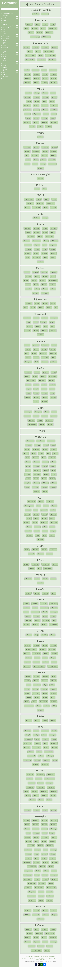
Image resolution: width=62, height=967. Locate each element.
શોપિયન (44, 330)
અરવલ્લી (54, 228)
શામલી (41, 892)
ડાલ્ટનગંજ (45, 345)
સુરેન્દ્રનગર (37, 257)
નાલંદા (46, 114)
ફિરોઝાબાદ (50, 845)
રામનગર (37, 397)
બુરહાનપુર (36, 449)
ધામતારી (54, 151)
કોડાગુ (52, 389)
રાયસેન (28, 474)
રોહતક (45, 289)
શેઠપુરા (36, 122)
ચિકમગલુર (42, 380)
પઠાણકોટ (37, 662)
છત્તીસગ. (5, 24)
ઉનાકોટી (54, 810)
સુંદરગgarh (54, 624)
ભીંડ (54, 445)
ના (56, 307)
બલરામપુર (45, 147)
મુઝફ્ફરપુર (37, 114)
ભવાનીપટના (45, 608)
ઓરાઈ (46, 879)
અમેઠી (27, 824)
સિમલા (41, 307)
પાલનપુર (28, 253)
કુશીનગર (55, 862)
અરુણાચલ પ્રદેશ (7, 17)
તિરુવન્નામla (28, 760)
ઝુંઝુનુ (29, 697)
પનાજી (45, 218)
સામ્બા (36, 330)
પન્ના (54, 470)
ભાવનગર (37, 232)
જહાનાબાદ (27, 105)
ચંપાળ (37, 579)
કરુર (38, 739)
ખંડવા (28, 466)
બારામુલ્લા (54, 318)
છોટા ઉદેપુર (31, 236)
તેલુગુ (41, 959)
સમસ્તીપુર (27, 122)
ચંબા (37, 303)
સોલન (49, 307)
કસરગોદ (28, 416)
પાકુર (54, 357)
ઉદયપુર (41, 710)
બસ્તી (52, 833)
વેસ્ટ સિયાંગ (52, 60)
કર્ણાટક (4, 42)
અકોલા (41, 501)
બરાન (54, 676)
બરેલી (45, 833)
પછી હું (39, 752)
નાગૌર (27, 701)
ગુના (28, 458)
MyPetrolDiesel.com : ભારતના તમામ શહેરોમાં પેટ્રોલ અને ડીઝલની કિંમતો (40, 961)
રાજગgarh (37, 474)
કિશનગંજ (54, 105)
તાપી (46, 257)
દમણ (37, 189)
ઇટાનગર (55, 47)
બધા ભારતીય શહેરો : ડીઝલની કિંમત (48, 956)
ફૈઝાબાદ (53, 841)
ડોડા (29, 322)
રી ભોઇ (55, 564)
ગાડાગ (44, 385)
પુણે (45, 527)
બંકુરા (37, 929)
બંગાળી (38, 958)
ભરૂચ (29, 232)
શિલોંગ (32, 568)
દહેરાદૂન (45, 910)
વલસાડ (41, 262)
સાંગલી (37, 531)
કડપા (27, 28)
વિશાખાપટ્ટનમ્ (35, 37)
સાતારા (45, 531)
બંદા (29, 833)
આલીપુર (29, 929)
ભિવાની (36, 272)
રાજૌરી (28, 330)
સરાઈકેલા (45, 362)
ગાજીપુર (38, 850)
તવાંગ (41, 55)
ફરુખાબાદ (31, 845)
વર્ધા (45, 535)
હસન (29, 389)
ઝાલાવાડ (54, 693)
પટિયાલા (46, 662)
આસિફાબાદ (41, 774)
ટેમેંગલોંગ (41, 554)
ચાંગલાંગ (27, 47)
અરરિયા (29, 93)
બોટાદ (53, 232)
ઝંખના (38, 51)
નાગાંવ (45, 78)
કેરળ (4, 44)
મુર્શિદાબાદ (32, 946)
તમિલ (38, 959)
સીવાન (32, 126)
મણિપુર (4, 51)
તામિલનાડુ (5, 67)
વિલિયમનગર (48, 568)
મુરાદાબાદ (54, 875)
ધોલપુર (27, 689)
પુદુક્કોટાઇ (27, 747)
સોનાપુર (44, 624)
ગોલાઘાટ (28, 74)
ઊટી (46, 743)
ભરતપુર (36, 680)
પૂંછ (53, 326)
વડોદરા (53, 257)
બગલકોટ (28, 372)
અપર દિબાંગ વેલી (51, 55)
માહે (37, 635)
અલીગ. (45, 820)
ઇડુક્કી (47, 412)
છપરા (29, 101)
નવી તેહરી (36, 915)
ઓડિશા (4, 58)
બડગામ (36, 318)
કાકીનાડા (35, 28)
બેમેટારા (55, 147)
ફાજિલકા (43, 649)
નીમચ (46, 470)
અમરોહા (36, 824)
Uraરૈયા (45, 824)
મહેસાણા (29, 249)
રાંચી (37, 362)
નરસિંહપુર (37, 470)
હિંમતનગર (55, 241)
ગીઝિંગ (37, 720)
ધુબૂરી (44, 70)
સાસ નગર (27, 666)
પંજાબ (4, 62)
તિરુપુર (41, 756)
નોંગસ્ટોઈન (46, 564)
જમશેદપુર (53, 353)
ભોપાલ (27, 449)
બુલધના (54, 506)
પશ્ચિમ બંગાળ (6, 76)
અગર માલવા (30, 441)
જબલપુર (37, 462)
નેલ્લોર (31, 32)
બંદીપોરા (45, 318)
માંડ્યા (36, 393)
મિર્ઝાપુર (45, 875)
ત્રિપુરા (4, 71)
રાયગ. (35, 164)
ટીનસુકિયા (54, 82)
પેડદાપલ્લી (54, 791)
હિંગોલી (28, 514)
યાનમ (53, 635)
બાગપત (27, 829)
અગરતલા (28, 810)
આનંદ (45, 228)
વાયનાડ (50, 424)
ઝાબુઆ (46, 462)
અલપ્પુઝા (28, 412)
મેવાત (28, 285)
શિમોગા (45, 397)
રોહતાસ (45, 118)
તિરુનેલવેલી (32, 756)
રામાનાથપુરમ (37, 747)
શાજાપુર (37, 483)
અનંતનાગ (27, 318)
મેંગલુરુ (45, 393)
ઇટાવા (44, 841)
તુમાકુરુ (53, 397)
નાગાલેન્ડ (5, 56)
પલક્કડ (40, 420)
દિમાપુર (29, 593)
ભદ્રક (35, 608)
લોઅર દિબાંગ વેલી (49, 51)
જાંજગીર (45, 155)
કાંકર (28, 160)
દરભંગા (37, 101)
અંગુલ (27, 603)
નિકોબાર (36, 14)
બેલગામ (46, 372)
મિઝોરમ (5, 55)
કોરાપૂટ (53, 616)
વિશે (4, 78)
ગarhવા (44, 349)
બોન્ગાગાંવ (36, 70)
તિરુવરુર (38, 760)
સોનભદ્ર (50, 896)
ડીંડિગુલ (36, 735)
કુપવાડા (38, 326)
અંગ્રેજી (31, 958)
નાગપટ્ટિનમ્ (28, 743)
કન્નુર (54, 412)
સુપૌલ (40, 126)
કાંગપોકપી (53, 549)
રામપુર (51, 883)
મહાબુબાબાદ (30, 787)
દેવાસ (41, 453)
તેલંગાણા (5, 69)
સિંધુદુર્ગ (53, 531)
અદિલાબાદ (30, 774)
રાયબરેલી (42, 883)
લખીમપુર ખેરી (32, 866)
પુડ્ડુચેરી (4, 60)
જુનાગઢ (37, 245)
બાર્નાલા (37, 645)
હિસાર (37, 276)
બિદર (35, 376)
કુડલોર (54, 731)
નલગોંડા (35, 791)
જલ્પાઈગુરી (53, 937)
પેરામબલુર (54, 743)
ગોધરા (46, 241)
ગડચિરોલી (44, 510)
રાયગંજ (50, 946)
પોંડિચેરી (45, 635)
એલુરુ (45, 24)
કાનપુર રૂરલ (27, 862)
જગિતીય (39, 779)
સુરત (28, 257)
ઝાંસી (37, 858)
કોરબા (43, 160)
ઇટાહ (37, 841)
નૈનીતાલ (27, 915)
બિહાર (4, 20)
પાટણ (36, 253)
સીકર (39, 706)
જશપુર (53, 155)
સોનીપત (36, 293)
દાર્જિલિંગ (28, 937)
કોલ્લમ (36, 416)
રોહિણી (27, 207)
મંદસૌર (53, 466)
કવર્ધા (36, 160)
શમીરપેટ (45, 795)
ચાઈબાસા (36, 345)
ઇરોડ (44, 735)
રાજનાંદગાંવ (53, 164)
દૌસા (52, 685)
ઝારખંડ (4, 40)
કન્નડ (46, 958)
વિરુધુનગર (45, 764)
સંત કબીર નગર (39, 887)
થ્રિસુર (42, 424)
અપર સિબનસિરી (30, 60)
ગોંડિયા (53, 510)
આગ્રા (27, 820)
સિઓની (53, 478)
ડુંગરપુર (36, 689)
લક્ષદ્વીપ (4, 46)
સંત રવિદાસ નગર (51, 887)
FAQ (4, 80)
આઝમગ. (54, 824)
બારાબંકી (37, 833)
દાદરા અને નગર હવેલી (8, 26)
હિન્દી (35, 958)
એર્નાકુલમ (38, 412)
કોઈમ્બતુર (45, 731)
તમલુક (47, 950)
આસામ (4, 19)
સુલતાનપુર (32, 900)
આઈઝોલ (29, 579)
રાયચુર (28, 397)
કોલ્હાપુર (54, 514)
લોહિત (30, 51)
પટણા (29, 118)
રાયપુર (43, 164)
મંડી (26, 307)
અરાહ (37, 93)
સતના (36, 478)
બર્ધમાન (53, 929)
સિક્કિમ (4, 65)
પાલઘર (29, 527)
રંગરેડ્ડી (28, 795)
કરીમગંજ (28, 78)
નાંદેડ (52, 518)
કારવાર (44, 389)
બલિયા (45, 829)
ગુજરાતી (9, 5)
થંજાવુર (31, 752)
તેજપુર (45, 82)
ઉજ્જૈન (53, 487)
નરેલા (54, 199)
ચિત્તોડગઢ (37, 685)
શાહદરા (54, 207)
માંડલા (45, 466)
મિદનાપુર (54, 942)
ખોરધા (45, 616)
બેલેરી (54, 372)
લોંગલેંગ (46, 593)
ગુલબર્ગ (53, 385)
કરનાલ (34, 280)
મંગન (45, 720)
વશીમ (52, 535)
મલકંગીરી (29, 620)
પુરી (54, 620)
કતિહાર (36, 105)
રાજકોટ (54, 253)
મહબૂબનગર (41, 787)
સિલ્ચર (36, 82)
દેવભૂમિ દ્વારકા (50, 236)
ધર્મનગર (37, 810)
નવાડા (54, 114)
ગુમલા (34, 353)
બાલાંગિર (35, 603)
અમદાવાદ (28, 228)
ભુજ (45, 232)
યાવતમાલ (41, 539)
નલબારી (54, 78)
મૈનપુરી (46, 871)
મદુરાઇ (54, 739)
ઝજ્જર (45, 276)
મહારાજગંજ (29, 871)
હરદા (44, 458)
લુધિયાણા (29, 658)
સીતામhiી (54, 122)
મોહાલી (53, 658)
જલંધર (46, 653)
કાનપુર (53, 858)
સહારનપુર (28, 887)
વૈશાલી (49, 126)
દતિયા (34, 453)
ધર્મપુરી (28, 735)
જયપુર (27, 693)
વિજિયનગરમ (47, 37)
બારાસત (45, 929)
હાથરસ (53, 854)
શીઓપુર (46, 483)
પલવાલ (44, 285)
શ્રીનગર (53, 330)
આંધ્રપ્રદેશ (5, 15)
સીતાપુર (41, 896)
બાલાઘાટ (29, 445)
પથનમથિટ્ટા (49, 420)
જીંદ (53, 276)
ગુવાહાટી (37, 74)
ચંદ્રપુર (28, 510)
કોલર (29, 393)
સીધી (28, 487)
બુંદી (29, 685)
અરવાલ (45, 93)
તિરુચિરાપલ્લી (49, 752)
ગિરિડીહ (53, 349)
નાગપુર (44, 518)
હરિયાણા (5, 35)
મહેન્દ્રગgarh (53, 280)
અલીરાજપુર (41, 441)
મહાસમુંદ (52, 160)
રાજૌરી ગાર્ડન (51, 203)
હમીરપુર (45, 303)
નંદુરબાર (27, 522)
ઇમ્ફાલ (44, 549)
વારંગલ (49, 800)
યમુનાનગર (45, 293)
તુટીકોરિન (47, 760)
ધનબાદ (28, 349)
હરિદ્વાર (54, 910)
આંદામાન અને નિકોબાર (8, 13)
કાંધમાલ (28, 616)
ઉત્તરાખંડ (5, 74)
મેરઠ (37, 875)
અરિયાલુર (28, 731)
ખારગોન (37, 466)
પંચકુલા (53, 285)
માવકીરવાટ (35, 564)
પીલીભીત (55, 879)
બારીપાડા (27, 608)
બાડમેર (28, 680)
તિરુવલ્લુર (50, 756)
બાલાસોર (44, 603)
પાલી (34, 701)
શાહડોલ (28, 483)
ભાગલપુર (46, 97)
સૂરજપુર (41, 168)
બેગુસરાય (28, 97)
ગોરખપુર (54, 850)
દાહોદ (40, 236)
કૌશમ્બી (46, 862)
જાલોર (45, 693)
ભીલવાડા (45, 680)
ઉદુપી (36, 401)
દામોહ (26, 453)
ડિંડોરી (56, 453)
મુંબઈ (37, 518)
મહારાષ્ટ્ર (5, 49)
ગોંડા (46, 850)
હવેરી (36, 389)
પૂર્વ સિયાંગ (45, 47)
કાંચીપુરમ (53, 735)
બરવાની (38, 445)
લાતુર (29, 518)
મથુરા (54, 871)
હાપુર (37, 854)
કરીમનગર (32, 783)
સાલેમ (46, 747)
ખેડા (45, 245)
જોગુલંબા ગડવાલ (50, 779)
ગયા (45, 101)
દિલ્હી (4, 29)
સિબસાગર (28, 82)
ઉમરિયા (37, 491)
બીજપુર (27, 151)
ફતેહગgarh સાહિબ (31, 649)
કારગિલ (44, 322)
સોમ (54, 593)
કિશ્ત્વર (30, 326)
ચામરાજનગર (53, 376)
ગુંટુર (53, 24)
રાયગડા (27, 624)
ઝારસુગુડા (54, 612)
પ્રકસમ (40, 32)
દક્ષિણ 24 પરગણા (37, 950)
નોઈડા (37, 879)
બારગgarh (54, 603)
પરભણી (38, 527)
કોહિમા (37, 593)
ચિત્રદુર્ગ (52, 380)
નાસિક (35, 522)
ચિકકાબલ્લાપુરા (31, 380)
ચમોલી (37, 910)
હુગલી (36, 937)
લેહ (46, 326)
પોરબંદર (45, 253)
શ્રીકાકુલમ (49, 32)
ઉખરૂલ (50, 554)
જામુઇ (52, 101)
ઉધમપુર (41, 335)
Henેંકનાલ (36, 612)
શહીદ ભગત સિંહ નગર (39, 666)
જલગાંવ (36, 514)
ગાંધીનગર (27, 241)
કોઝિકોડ (54, 416)
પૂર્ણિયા (36, 118)
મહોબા (38, 871)
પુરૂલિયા (41, 946)
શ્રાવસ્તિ (50, 892)
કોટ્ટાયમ (45, 416)
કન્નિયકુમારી (29, 739)
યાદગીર (45, 401)
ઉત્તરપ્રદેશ (5, 73)
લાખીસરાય (27, 110)
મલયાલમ (50, 958)
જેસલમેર (36, 693)
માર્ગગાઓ (37, 218)
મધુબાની (45, 110)
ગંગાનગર (45, 689)
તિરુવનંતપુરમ (33, 424)
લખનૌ (51, 866)
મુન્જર (28, 114)
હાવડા (44, 937)
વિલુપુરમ (36, 764)
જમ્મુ (36, 322)
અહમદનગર (32, 501)
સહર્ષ (53, 118)
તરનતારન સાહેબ (53, 666)
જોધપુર (37, 697)
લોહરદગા (45, 357)
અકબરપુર (36, 820)
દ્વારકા (47, 199)
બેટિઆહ (37, 97)
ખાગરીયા (45, 105)
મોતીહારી (54, 110)
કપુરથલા (55, 653)
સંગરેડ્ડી (36, 795)
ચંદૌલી (54, 837)
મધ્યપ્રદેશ (5, 47)
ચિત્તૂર (38, 24)
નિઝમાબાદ (44, 791)
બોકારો (27, 345)
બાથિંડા (45, 645)
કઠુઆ (52, 322)
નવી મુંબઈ (44, 522)
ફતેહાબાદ (54, 272)
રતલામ (46, 474)
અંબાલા (27, 272)
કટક (26, 612)
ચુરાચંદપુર (36, 549)
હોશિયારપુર (37, 653)
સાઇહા (53, 579)
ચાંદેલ (27, 549)
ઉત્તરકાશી (41, 919)
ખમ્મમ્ (41, 783)
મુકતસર (28, 662)
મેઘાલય (4, 53)
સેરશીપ (41, 583)
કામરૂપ (54, 74)
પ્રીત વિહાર (40, 203)
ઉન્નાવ (41, 900)
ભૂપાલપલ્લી (51, 774)
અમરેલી (37, 228)
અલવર (37, 676)
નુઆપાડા (46, 620)
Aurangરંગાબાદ (29, 506)
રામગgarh (28, 362)
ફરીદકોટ (54, 645)
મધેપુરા (37, 110)
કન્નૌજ (44, 858)
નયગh (37, 620)
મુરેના (28, 470)
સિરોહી (47, 706)
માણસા (37, 658)
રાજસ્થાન (5, 64)
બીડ (39, 506)
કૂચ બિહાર (39, 933)
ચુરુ (45, 685)
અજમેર (28, 676)
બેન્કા (53, 93)
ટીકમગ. (45, 487)
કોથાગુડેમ (50, 783)
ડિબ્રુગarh (53, 70)
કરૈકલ (29, 635)
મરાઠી (54, 958)
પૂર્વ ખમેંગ (36, 47)
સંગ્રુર (54, 662)
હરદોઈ (45, 854)
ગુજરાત (4, 33)
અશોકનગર (51, 441)
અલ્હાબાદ (54, 820)
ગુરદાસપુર (27, 653)
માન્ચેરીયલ (51, 787)
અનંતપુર (30, 24)
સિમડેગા (54, 362)
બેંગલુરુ (27, 376)
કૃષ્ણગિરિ (46, 739)
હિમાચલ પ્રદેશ (6, 37)
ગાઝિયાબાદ (28, 850)
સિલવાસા (41, 178)
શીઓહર (45, 122)
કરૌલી (45, 697)
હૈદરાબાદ (30, 779)
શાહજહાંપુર (32, 892)
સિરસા (53, 289)
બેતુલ (46, 445)
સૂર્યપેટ (41, 800)
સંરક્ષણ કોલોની (29, 199)
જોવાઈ (26, 564)
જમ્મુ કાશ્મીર (6, 38)
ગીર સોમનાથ (37, 241)
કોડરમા (28, 357)
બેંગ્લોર (37, 372)
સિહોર (44, 478)
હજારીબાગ (43, 353)
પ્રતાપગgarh (44, 701)
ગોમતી (45, 810)
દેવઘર (54, 345)
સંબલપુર (36, 624)
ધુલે (36, 510)
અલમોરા (28, 910)
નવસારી (53, 249)
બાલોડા (36, 147)
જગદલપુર (35, 155)
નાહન (36, 285)
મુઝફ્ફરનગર (28, 879)
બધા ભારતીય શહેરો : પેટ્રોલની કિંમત (33, 956)
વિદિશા (45, 491)
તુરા (40, 568)
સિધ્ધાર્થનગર (32, 896)
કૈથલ (26, 280)
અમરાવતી (50, 501)
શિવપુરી (54, 483)
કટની (54, 462)
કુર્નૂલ (43, 28)
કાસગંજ (37, 862)
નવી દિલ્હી (30, 203)
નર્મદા (45, 249)
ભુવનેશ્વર (55, 608)
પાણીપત (29, 289)
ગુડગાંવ (29, 276)
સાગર (28, 478)
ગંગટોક (29, 720)
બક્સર (54, 97)
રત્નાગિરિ (29, 531)
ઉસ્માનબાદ (54, 522)
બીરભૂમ (30, 933)
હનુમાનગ (54, 689)
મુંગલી (27, 164)
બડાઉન (36, 837)
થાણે (38, 535)
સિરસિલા (33, 800)
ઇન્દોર (28, 462)
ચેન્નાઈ (36, 731)
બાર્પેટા (27, 70)
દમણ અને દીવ (6, 28)
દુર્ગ (27, 155)
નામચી (53, 720)
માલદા (45, 942)
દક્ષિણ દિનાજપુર (50, 933)
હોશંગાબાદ (52, 458)
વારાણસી (50, 900)
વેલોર (55, 760)
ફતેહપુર (41, 845)
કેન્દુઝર (37, 616)
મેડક (27, 791)
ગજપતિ (45, 612)
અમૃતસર (28, 645)
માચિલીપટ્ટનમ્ (53, 28)
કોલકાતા (28, 942)
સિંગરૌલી (36, 487)
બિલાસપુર (36, 151)
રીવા (54, 474)
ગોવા (4, 31)
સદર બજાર (37, 207)
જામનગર (28, 245)
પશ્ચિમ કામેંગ (42, 60)
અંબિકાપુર (27, 147)
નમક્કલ (38, 743)
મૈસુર (53, 393)
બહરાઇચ (36, 829)
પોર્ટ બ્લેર (45, 14)
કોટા (53, 697)
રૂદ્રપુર (54, 915)
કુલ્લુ (53, 303)
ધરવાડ (36, 385)
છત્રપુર (45, 449)
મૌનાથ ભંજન (28, 875)
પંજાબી (57, 958)
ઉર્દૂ (44, 959)
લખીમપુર (37, 78)
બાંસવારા (46, 676)
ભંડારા (46, 506)
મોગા (45, 658)
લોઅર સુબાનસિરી (31, 55)
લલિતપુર (43, 866)
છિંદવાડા (54, 449)
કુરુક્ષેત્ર (43, 280)
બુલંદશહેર (45, 837)
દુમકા (36, 349)
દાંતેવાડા (45, 151)
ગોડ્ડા (27, 353)
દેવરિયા (29, 841)
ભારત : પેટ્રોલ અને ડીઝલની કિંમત (42, 4)
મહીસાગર (53, 245)
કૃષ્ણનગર (37, 942)
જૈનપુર (29, 858)
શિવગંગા (55, 747)
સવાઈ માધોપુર (29, 706)
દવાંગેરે (28, 385)
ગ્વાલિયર (36, 458)
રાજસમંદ (54, 701)
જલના (45, 514)
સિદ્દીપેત (53, 795)
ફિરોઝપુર (52, 649)
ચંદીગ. (4, 22)
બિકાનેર (54, 680)
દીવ (45, 189)
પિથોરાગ (46, 915)
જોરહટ (45, 74)
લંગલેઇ (45, 579)
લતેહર (36, 357)
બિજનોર (28, 837)
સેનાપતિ (32, 554)
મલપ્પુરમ (32, 420)
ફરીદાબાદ (45, 272)
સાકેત (46, 207)
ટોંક (55, 706)
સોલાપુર (30, 535)
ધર (49, 453)
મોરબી (37, 249)
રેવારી (37, 289)
